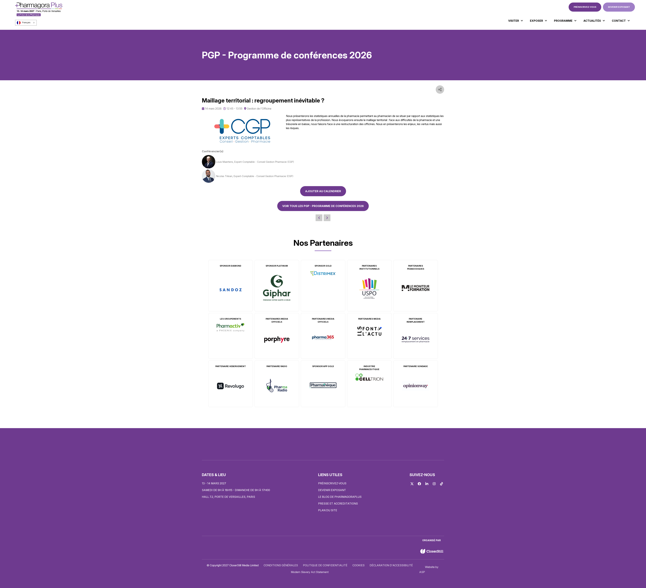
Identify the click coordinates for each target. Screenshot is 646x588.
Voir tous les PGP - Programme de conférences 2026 (323, 206)
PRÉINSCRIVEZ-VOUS (585, 7)
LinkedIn (426, 483)
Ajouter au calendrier (323, 191)
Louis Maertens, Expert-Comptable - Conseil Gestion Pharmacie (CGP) (255, 161)
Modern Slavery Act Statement (310, 572)
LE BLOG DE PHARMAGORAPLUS (340, 496)
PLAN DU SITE (327, 510)
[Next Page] (327, 217)
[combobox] (26, 23)
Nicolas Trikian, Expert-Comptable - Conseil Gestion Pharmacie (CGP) (254, 176)
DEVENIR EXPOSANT (619, 7)
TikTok (441, 483)
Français (26, 22)
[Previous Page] (319, 217)
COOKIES (358, 565)
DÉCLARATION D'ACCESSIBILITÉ (391, 565)
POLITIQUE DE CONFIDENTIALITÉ (325, 565)
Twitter (412, 483)
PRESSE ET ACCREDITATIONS (338, 503)
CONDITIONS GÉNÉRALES (281, 565)
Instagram (434, 483)
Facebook (419, 483)
